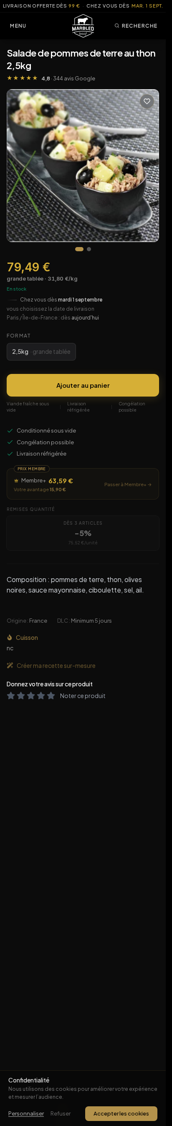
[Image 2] (89, 249)
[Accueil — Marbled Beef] (83, 26)
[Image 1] (79, 249)
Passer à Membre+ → (128, 484)
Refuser (61, 1113)
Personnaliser (26, 1113)
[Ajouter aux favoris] (147, 101)
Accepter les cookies (121, 1113)
